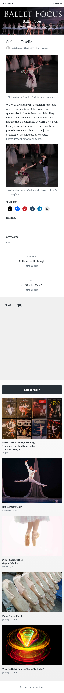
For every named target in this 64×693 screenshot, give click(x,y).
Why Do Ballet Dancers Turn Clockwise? (23, 669)
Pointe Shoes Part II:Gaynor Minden (12, 561)
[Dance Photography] (32, 480)
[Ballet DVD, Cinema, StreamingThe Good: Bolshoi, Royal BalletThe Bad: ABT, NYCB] (32, 418)
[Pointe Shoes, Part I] (32, 592)
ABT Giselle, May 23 (32, 285)
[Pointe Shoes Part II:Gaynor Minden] (32, 536)
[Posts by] (8, 48)
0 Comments (43, 48)
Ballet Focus (32, 21)
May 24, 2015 (30, 48)
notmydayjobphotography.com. (24, 139)
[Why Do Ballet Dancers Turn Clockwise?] (32, 645)
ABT (8, 242)
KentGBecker (16, 48)
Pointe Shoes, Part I (12, 616)
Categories (31, 389)
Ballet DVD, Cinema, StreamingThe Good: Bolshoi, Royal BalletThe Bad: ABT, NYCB (18, 446)
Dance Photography (12, 506)
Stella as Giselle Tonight (32, 261)
